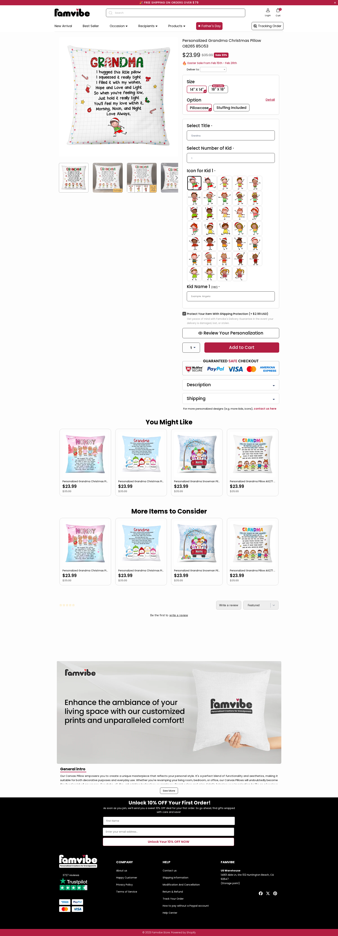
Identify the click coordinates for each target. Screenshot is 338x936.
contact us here (264, 408)
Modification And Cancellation (181, 884)
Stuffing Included (231, 107)
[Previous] (60, 178)
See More (169, 790)
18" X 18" (218, 89)
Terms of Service (126, 891)
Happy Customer (126, 877)
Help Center (170, 913)
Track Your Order (173, 898)
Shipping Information (175, 877)
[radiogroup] (231, 228)
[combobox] (175, 13)
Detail (270, 100)
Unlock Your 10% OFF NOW (168, 841)
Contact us (170, 870)
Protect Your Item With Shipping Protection (227, 314)
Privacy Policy (124, 884)
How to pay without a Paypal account (186, 906)
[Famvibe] (72, 13)
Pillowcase (199, 107)
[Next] (177, 178)
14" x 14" (197, 89)
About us (121, 870)
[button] (119, 26)
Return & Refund (173, 891)
